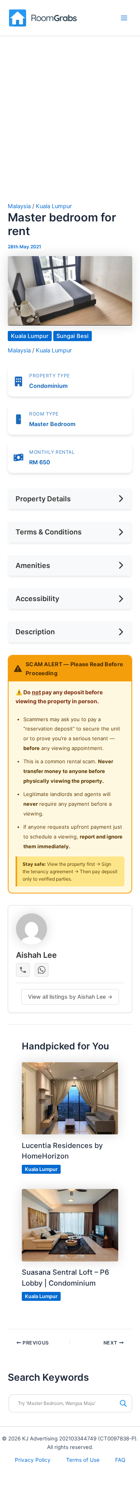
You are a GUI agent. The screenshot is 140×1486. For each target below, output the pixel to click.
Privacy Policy (33, 1460)
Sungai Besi (72, 336)
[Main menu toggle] (124, 18)
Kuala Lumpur (54, 206)
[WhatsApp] (42, 970)
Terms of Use (83, 1460)
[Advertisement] (70, 129)
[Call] (23, 970)
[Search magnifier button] (123, 1403)
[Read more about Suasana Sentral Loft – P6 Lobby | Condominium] (70, 1224)
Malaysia (19, 206)
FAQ (120, 1460)
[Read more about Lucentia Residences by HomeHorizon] (70, 1098)
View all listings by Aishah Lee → (70, 996)
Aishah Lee (36, 955)
